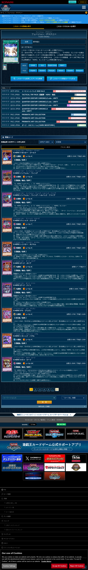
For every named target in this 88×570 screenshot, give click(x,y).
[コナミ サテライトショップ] (54, 467)
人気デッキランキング (12, 525)
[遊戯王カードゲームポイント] (12, 467)
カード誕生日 (10, 512)
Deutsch (42, 70)
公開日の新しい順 (11, 503)
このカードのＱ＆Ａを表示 (47, 20)
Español (70, 70)
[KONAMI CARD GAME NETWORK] (33, 467)
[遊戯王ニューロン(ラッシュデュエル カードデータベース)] (54, 476)
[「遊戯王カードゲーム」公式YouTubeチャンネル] (54, 458)
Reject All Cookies (76, 566)
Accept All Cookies (59, 566)
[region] (44, 560)
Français (51, 70)
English (33, 70)
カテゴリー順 (10, 507)
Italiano (61, 70)
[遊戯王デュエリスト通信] (12, 458)
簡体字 (62, 65)
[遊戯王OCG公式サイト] (12, 433)
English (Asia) (52, 65)
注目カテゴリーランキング (14, 530)
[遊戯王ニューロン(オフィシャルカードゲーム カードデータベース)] (5, 7)
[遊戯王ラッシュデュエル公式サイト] (33, 433)
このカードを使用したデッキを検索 (57, 22)
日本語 (33, 65)
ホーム (2, 12)
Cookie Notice (46, 561)
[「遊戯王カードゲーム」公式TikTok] (76, 458)
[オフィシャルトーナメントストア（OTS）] (76, 467)
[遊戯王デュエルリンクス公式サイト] (54, 433)
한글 (42, 65)
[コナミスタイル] (33, 476)
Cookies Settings (9, 566)
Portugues (79, 70)
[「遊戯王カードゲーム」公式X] (33, 458)
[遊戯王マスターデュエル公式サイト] (76, 433)
